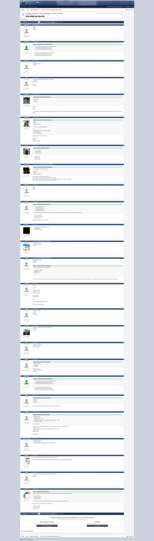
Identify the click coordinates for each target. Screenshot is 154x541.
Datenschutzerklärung (28, 539)
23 (47, 22)
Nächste (53, 22)
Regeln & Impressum (33, 6)
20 (41, 22)
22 (45, 22)
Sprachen (21, 539)
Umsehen (24, 6)
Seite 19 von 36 (60, 22)
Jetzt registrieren (127, 6)
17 (34, 22)
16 (32, 22)
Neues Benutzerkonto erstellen (47, 525)
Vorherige (25, 22)
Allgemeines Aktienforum (45, 14)
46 (121, 13)
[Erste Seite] (21, 22)
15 (30, 22)
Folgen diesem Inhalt (116, 13)
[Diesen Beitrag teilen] (122, 24)
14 (28, 22)
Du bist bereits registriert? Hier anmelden (114, 6)
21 (43, 22)
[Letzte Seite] (56, 22)
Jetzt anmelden (97, 525)
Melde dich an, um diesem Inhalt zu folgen (104, 13)
